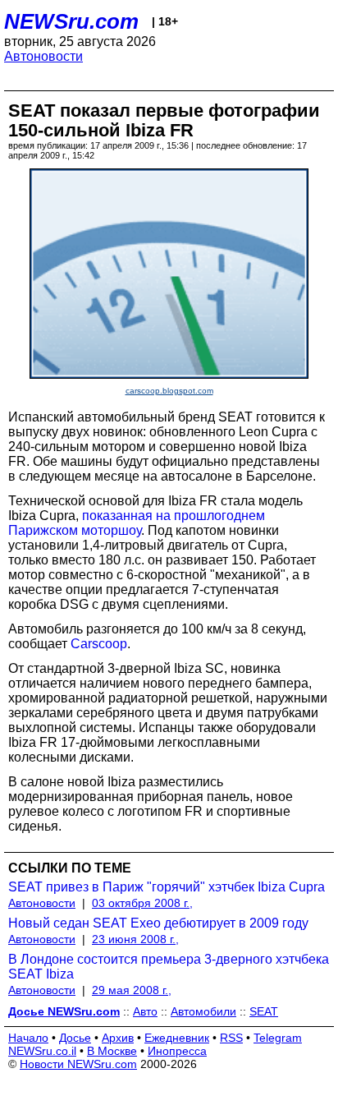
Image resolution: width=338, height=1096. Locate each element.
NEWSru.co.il (42, 1050)
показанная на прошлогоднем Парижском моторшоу (136, 523)
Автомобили (203, 1011)
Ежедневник (176, 1037)
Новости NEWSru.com (78, 1064)
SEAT (263, 1011)
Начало (28, 1037)
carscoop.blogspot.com (169, 390)
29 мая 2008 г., (131, 990)
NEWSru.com (71, 21)
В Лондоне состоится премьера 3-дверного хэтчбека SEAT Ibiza (168, 966)
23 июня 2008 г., (135, 939)
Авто (145, 1011)
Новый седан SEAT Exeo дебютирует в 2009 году (158, 923)
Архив (118, 1037)
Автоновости (43, 56)
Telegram (278, 1037)
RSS (231, 1037)
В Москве (112, 1050)
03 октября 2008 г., (142, 902)
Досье (75, 1037)
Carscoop (99, 644)
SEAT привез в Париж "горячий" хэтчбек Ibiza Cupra (166, 887)
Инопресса (177, 1050)
